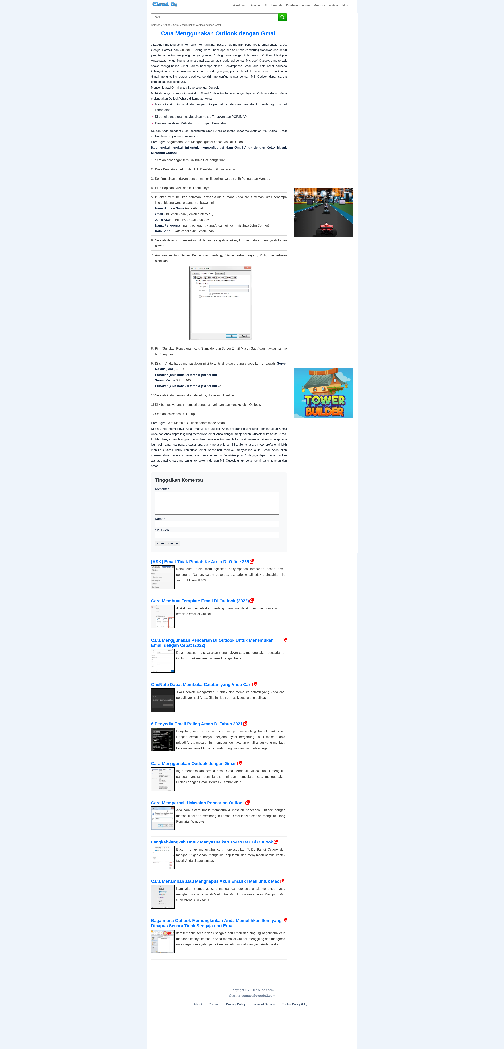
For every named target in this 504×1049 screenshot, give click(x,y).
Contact (214, 1004)
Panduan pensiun (298, 4)
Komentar (162, 489)
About (198, 1004)
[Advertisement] (323, 122)
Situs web (162, 530)
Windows (239, 4)
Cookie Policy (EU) (294, 1004)
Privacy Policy (236, 1004)
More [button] (345, 4)
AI (265, 4)
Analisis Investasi (326, 4)
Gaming (255, 4)
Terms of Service (263, 1004)
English (276, 4)
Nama (160, 519)
